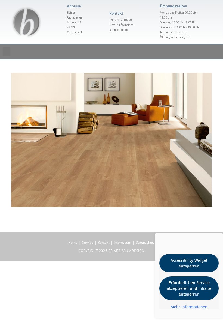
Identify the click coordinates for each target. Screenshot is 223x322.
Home (73, 242)
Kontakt (103, 242)
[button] (6, 51)
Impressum (122, 242)
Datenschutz (145, 242)
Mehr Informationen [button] (189, 307)
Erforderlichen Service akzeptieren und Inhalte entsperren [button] (189, 288)
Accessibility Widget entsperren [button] (189, 263)
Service (87, 242)
